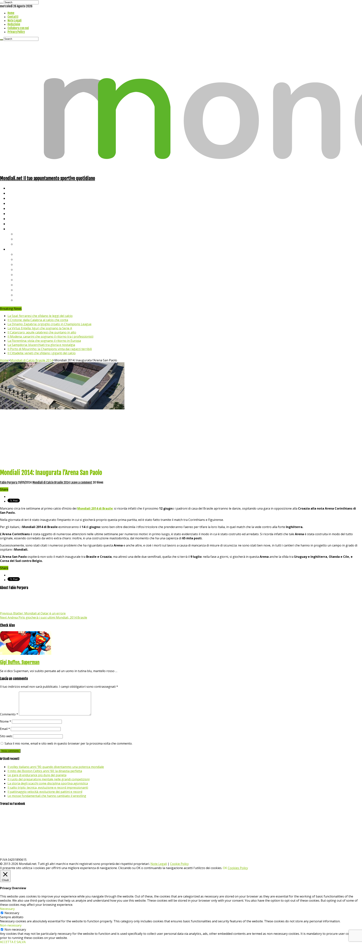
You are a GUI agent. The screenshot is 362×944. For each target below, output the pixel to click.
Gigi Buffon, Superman (19, 662)
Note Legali (14, 20)
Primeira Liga (26, 289)
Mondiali (14, 208)
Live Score (16, 228)
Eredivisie (23, 284)
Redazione (14, 24)
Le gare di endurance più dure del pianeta (37, 775)
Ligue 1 (20, 279)
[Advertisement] (181, 438)
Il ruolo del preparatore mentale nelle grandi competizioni (49, 779)
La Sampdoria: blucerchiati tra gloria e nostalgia (41, 345)
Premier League (27, 264)
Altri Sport (16, 198)
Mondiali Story (19, 213)
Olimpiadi (15, 218)
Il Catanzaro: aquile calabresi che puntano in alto (42, 332)
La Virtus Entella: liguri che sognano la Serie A (40, 328)
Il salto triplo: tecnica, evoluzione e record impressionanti (48, 787)
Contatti (13, 17)
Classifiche (16, 249)
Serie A (20, 254)
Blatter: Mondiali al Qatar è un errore (33, 613)
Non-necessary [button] (10, 925)
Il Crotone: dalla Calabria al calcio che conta (38, 320)
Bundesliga (23, 274)
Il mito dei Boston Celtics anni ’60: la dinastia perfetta (45, 771)
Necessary (12, 913)
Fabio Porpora (9, 482)
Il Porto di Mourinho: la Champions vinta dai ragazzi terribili (50, 349)
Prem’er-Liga (25, 294)
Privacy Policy (16, 32)
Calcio (12, 223)
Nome (5, 721)
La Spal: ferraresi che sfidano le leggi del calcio (40, 316)
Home (11, 13)
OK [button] (225, 868)
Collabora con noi (18, 28)
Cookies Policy (238, 868)
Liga (18, 269)
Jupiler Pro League (30, 299)
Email (5, 729)
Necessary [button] (7, 909)
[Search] (1, 3)
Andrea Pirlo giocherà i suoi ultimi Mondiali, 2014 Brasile (43, 617)
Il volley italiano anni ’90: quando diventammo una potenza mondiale (56, 767)
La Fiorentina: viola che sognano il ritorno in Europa (44, 341)
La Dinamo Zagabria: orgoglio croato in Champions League (49, 324)
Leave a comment (81, 482)
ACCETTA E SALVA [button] (13, 942)
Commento (9, 714)
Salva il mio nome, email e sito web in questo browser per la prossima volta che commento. (68, 743)
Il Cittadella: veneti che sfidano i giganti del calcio (42, 353)
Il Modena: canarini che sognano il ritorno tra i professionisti (50, 336)
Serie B (21, 259)
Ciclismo (14, 193)
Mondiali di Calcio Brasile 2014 (31, 360)
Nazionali (15, 203)
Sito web (6, 736)
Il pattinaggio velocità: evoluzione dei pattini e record (45, 792)
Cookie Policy (179, 864)
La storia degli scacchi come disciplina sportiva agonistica (48, 783)
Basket (20, 243)
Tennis (20, 238)
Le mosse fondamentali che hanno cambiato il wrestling (47, 796)
